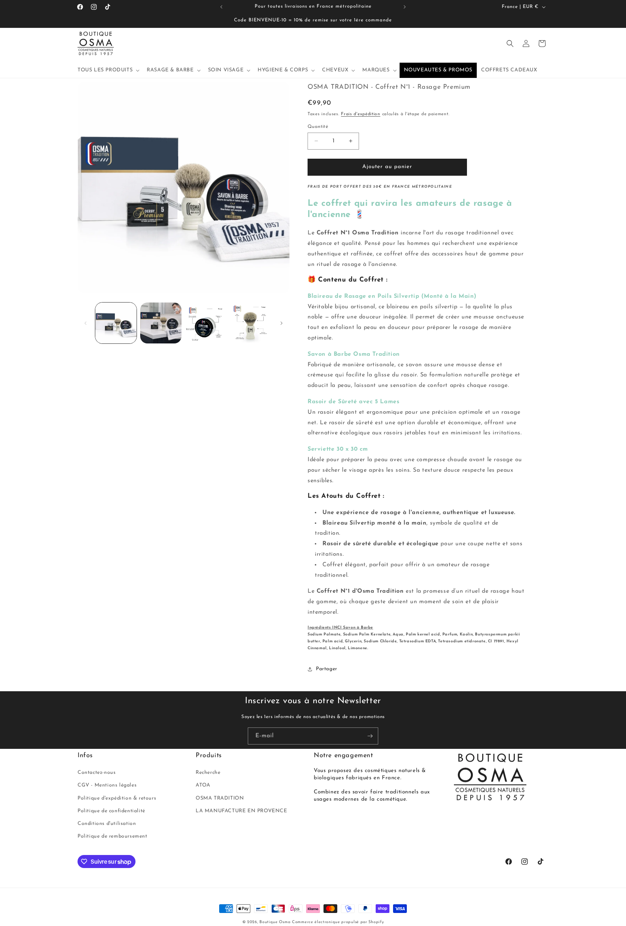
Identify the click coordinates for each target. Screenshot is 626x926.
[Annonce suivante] (405, 7)
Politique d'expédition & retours (117, 798)
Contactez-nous (97, 772)
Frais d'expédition (360, 114)
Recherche (208, 772)
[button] (107, 70)
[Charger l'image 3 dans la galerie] (205, 323)
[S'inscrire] (370, 735)
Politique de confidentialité (111, 811)
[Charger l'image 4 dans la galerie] (250, 323)
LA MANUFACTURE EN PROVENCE (241, 811)
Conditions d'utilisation (107, 823)
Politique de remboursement (112, 836)
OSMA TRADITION (220, 798)
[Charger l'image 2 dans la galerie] (160, 323)
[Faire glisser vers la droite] (281, 323)
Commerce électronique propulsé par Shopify (338, 922)
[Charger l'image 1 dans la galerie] (116, 323)
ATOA (203, 785)
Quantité (318, 126)
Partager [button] (326, 669)
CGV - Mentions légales (107, 785)
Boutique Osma (274, 922)
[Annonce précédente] (221, 7)
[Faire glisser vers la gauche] (85, 323)
